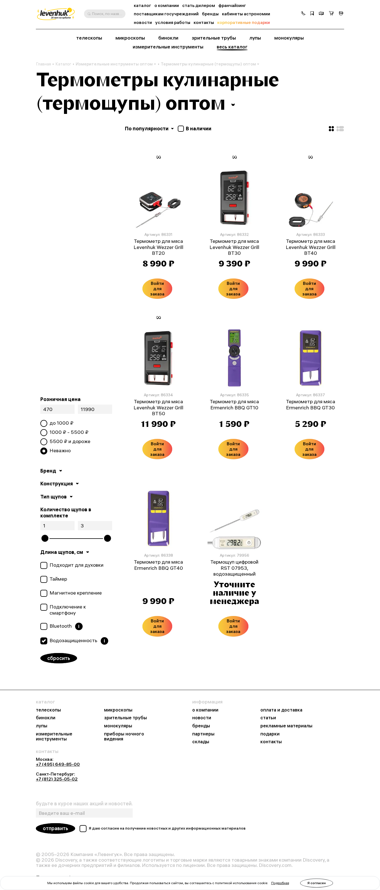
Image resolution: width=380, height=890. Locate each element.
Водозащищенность (73, 640)
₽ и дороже (70, 441)
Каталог (63, 64)
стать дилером (198, 5)
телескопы (89, 38)
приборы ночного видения (124, 736)
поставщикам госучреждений (166, 13)
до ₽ (61, 423)
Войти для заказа (157, 288)
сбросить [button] (58, 658)
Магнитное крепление (76, 593)
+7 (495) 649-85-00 (58, 764)
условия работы (172, 22)
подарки (270, 734)
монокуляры (289, 38)
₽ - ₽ (69, 432)
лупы (255, 38)
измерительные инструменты (168, 47)
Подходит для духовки (76, 565)
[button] (303, 14)
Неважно (60, 451)
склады (200, 741)
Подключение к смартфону (68, 610)
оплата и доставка (281, 710)
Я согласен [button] (316, 883)
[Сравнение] (321, 14)
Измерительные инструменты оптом (114, 64)
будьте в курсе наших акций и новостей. (84, 803)
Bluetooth (61, 626)
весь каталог (232, 47)
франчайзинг (232, 5)
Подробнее (280, 883)
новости (143, 22)
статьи (268, 717)
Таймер (58, 579)
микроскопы (130, 38)
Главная (43, 64)
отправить (55, 828)
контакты (204, 22)
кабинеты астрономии (246, 13)
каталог (142, 5)
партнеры (203, 734)
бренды (210, 13)
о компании (166, 5)
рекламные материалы (286, 725)
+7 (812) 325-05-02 (57, 779)
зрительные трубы (214, 38)
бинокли (168, 38)
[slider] (45, 538)
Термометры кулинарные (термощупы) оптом (208, 64)
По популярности (147, 128)
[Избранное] (312, 14)
